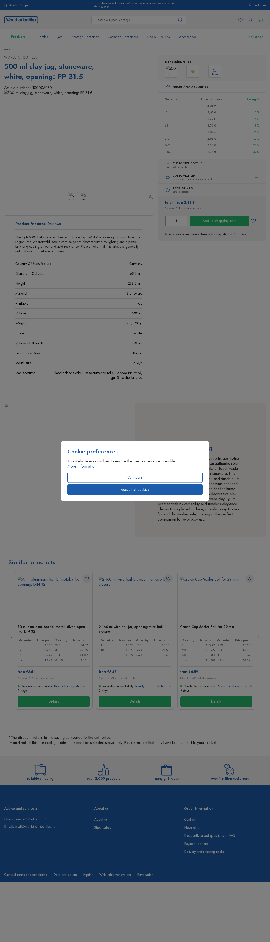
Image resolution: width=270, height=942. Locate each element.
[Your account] (251, 20)
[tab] (30, 225)
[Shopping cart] (261, 20)
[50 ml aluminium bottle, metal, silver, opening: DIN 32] (54, 597)
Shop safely (102, 827)
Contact (190, 819)
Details (53, 701)
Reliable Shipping (19, 5)
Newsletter (192, 827)
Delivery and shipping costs (204, 851)
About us (101, 819)
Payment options (196, 843)
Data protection (65, 874)
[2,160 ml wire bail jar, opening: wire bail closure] (135, 597)
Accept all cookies (135, 489)
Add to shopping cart (219, 221)
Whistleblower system (115, 874)
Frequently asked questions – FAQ (209, 835)
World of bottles (20, 57)
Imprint (88, 874)
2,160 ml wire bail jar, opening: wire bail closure (131, 629)
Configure (135, 477)
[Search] (180, 20)
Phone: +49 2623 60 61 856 (25, 819)
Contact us (259, 5)
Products (18, 36)
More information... (84, 466)
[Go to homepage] (21, 19)
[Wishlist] (240, 20)
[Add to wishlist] (253, 221)
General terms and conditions (25, 874)
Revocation (145, 874)
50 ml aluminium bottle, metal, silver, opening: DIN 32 (52, 629)
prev (11, 636)
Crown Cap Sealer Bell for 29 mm (207, 627)
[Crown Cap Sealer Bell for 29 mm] (216, 597)
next (258, 636)
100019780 (178, 179)
